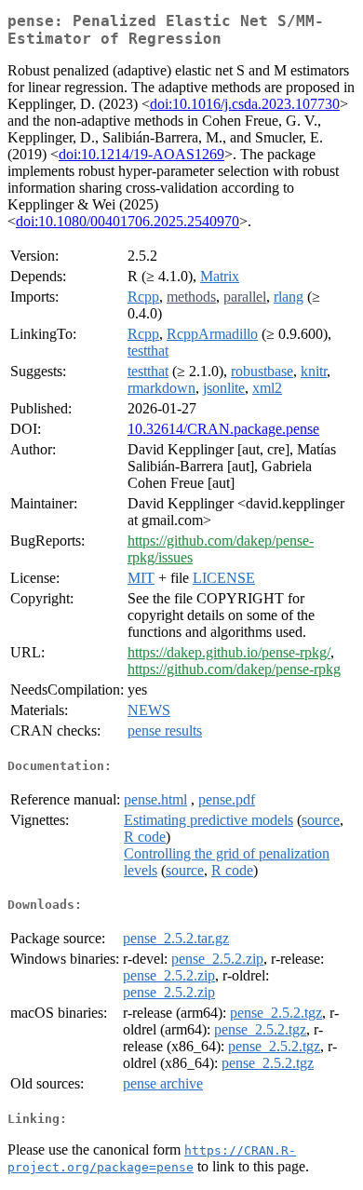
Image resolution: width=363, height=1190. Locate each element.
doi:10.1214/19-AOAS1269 (141, 154)
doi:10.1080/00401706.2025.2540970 (127, 221)
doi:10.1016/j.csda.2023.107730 (245, 104)
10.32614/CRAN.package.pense (223, 429)
